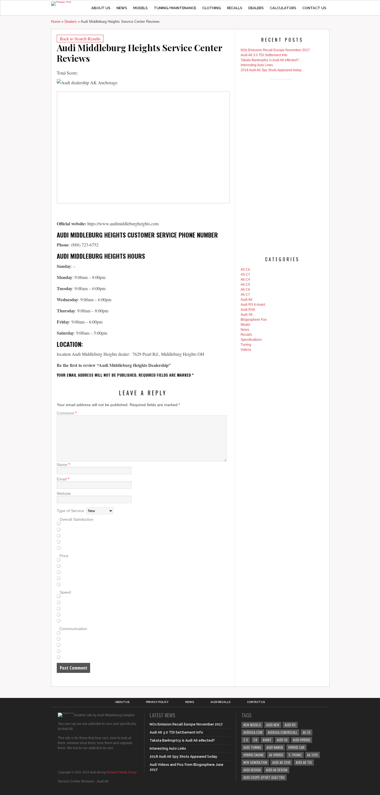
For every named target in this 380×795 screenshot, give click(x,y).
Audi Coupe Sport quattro (264, 777)
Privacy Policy (157, 702)
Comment (67, 413)
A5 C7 (245, 274)
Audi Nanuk (275, 747)
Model (245, 325)
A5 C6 (245, 269)
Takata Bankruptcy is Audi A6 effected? (270, 60)
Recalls (234, 8)
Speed (65, 592)
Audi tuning (252, 747)
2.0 (245, 739)
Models (140, 8)
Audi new (272, 724)
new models (252, 724)
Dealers (256, 8)
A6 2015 (312, 754)
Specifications (251, 340)
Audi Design (252, 769)
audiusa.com (252, 732)
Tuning (246, 345)
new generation (255, 762)
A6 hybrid (276, 754)
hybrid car (296, 747)
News (122, 8)
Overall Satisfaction (76, 519)
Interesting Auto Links (257, 65)
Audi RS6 (248, 310)
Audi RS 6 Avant (253, 305)
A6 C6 (245, 290)
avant (267, 739)
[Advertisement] (282, 165)
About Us (100, 8)
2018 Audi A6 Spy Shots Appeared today (271, 70)
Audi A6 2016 (281, 762)
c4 (255, 739)
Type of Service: (71, 510)
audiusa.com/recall (282, 732)
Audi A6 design (276, 769)
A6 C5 (245, 285)
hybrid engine (253, 754)
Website (64, 493)
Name (63, 464)
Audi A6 (246, 300)
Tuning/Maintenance (175, 8)
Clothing (211, 8)
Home (55, 21)
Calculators (283, 8)
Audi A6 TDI (304, 762)
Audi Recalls (220, 702)
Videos (246, 350)
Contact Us (314, 8)
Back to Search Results (80, 38)
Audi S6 (247, 315)
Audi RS (290, 724)
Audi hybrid (301, 739)
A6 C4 (245, 280)
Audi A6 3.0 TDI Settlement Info (264, 55)
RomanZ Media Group (122, 772)
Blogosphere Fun (254, 320)
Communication (73, 628)
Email (63, 479)
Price (64, 556)
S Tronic (295, 754)
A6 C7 (245, 295)
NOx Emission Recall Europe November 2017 (275, 50)
